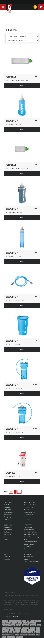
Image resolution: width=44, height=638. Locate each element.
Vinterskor (19, 637)
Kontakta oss (8, 505)
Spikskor (17, 630)
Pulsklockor (25, 627)
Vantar (38, 634)
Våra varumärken (29, 512)
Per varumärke (29, 529)
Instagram (7, 559)
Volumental (27, 517)
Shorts (12, 630)
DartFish (26, 519)
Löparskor (33, 625)
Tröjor (12, 634)
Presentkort (8, 514)
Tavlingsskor (16, 632)
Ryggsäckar (5, 630)
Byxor (31, 620)
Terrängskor (8, 534)
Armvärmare (12, 620)
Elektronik (7, 537)
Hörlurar (14, 623)
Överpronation (29, 544)
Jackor (20, 623)
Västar (4, 637)
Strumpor (5, 632)
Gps (3, 623)
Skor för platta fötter (30, 541)
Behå (19, 620)
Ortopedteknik (28, 507)
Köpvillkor (7, 507)
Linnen (13, 625)
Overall (4, 627)
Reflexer (32, 627)
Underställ (23, 634)
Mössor (39, 625)
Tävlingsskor (8, 532)
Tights (31, 632)
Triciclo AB (15, 616)
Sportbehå (24, 630)
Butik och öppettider (30, 505)
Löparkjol (18, 625)
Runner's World (29, 557)
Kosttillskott (5, 625)
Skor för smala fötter (30, 534)
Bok (28, 620)
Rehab (38, 627)
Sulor (10, 632)
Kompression (32, 623)
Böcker (24, 620)
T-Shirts (17, 634)
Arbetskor (5, 620)
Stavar (37, 630)
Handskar (8, 623)
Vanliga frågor (8, 517)
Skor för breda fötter (30, 532)
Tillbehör (7, 539)
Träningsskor (8, 529)
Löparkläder (7, 527)
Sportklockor (31, 630)
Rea (25, 549)
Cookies (6, 519)
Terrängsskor (24, 632)
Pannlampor (17, 627)
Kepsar (25, 623)
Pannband (10, 627)
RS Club (26, 510)
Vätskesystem (11, 637)
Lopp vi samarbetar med (31, 561)
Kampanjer (27, 546)
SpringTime (27, 559)
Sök (41, 12)
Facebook (7, 557)
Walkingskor (31, 634)
